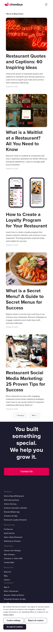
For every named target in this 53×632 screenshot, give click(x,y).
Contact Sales (9, 562)
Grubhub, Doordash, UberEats (15, 508)
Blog (5, 576)
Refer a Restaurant (11, 591)
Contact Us (27, 471)
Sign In (6, 587)
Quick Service (9, 533)
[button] (46, 4)
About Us (7, 572)
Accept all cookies (15, 627)
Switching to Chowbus (12, 541)
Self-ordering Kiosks (11, 500)
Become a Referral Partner (14, 595)
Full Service (8, 529)
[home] (14, 4)
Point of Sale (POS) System (14, 496)
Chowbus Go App (10, 516)
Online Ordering (10, 504)
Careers (7, 580)
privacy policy (8, 615)
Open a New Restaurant (13, 537)
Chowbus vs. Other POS (13, 558)
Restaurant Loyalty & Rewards (15, 520)
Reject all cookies (36, 620)
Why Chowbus (9, 554)
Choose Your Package (12, 551)
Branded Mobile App (12, 512)
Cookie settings (13, 620)
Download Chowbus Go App (15, 599)
